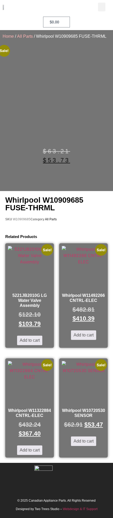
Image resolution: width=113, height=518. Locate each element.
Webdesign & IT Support (80, 509)
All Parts (25, 36)
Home (8, 36)
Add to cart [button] (30, 340)
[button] (101, 7)
